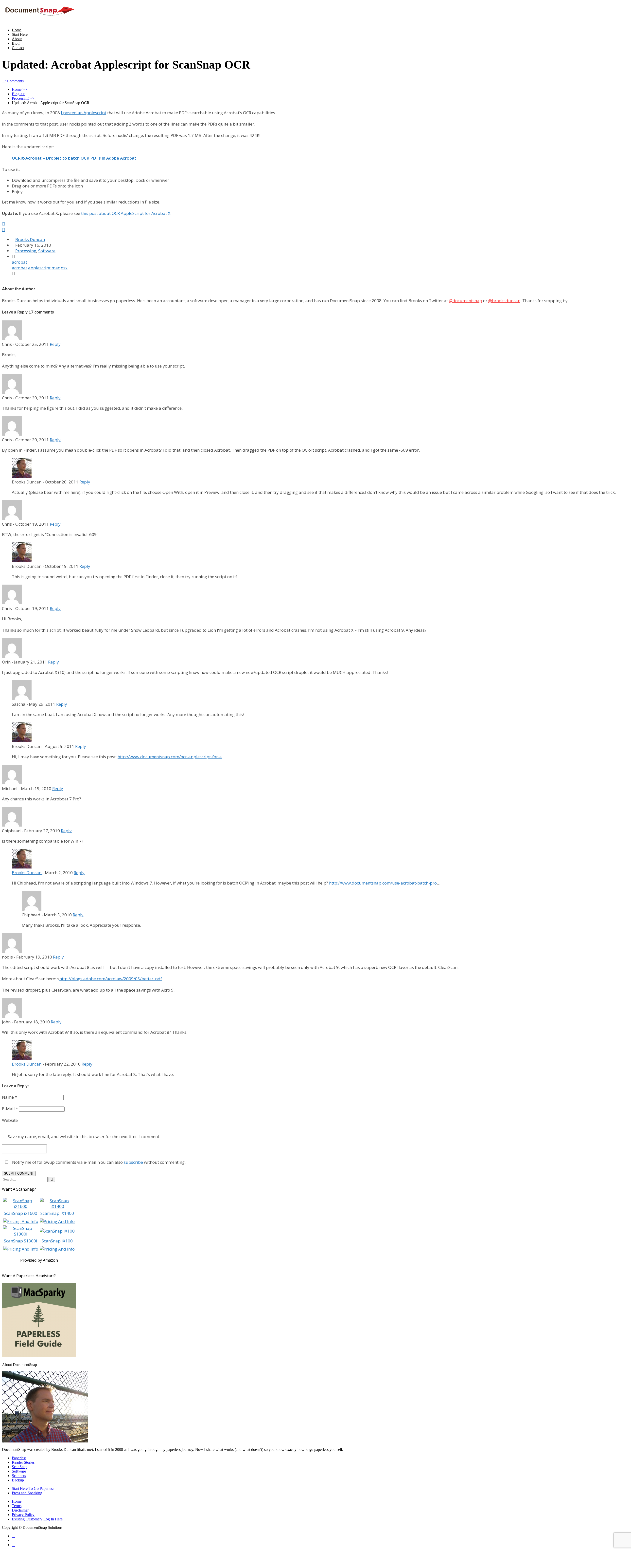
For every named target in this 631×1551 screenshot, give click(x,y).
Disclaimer (20, 1510)
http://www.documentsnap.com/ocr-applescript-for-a (170, 756)
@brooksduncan (504, 300)
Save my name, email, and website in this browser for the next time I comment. (84, 1136)
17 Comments (13, 81)
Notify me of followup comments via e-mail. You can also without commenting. (98, 1162)
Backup (18, 1480)
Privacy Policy (23, 1515)
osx (64, 268)
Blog (15, 43)
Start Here (20, 34)
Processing (25, 251)
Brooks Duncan (30, 239)
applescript (39, 268)
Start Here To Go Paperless (33, 1488)
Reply (55, 344)
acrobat (19, 262)
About (17, 39)
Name (9, 1097)
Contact (18, 48)
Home (16, 30)
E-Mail (10, 1108)
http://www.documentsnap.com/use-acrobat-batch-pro (383, 883)
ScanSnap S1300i (20, 1241)
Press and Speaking (27, 1493)
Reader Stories (23, 1462)
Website (10, 1120)
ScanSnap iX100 (57, 1241)
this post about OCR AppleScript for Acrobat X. (126, 213)
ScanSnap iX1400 (57, 1213)
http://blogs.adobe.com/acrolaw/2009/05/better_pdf (110, 978)
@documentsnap (465, 300)
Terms (16, 1506)
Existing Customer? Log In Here (37, 1519)
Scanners (19, 1476)
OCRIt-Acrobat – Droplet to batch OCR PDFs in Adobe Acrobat (74, 158)
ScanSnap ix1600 (20, 1213)
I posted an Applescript (83, 112)
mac (56, 268)
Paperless (19, 1458)
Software (46, 251)
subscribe (133, 1162)
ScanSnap (19, 1467)
